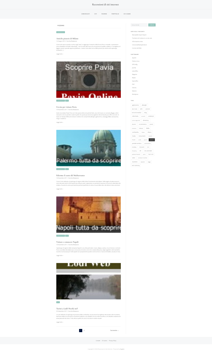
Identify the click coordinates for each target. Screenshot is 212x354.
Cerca (152, 25)
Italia (147, 128)
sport (144, 154)
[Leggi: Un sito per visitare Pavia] (88, 79)
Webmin (134, 91)
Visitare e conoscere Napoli (67, 242)
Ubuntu (134, 87)
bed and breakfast (136, 112)
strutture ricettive (142, 158)
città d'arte (135, 116)
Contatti (98, 340)
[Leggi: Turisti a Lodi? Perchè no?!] (88, 281)
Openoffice (135, 81)
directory (146, 120)
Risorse (104, 14)
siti (140, 151)
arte (141, 109)
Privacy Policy (112, 340)
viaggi (149, 162)
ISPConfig (134, 64)
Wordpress (135, 94)
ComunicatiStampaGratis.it (139, 45)
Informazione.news (137, 41)
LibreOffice (135, 71)
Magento (134, 74)
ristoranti (141, 147)
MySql (133, 77)
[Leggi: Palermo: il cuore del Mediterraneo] (88, 148)
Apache (134, 58)
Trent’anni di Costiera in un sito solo (142, 38)
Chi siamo (127, 14)
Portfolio (115, 14)
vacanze (143, 162)
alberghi (144, 105)
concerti (143, 116)
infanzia (141, 128)
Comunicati (85, 14)
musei (133, 140)
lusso (143, 132)
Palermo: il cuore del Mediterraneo (70, 175)
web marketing (136, 165)
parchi (145, 140)
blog (145, 112)
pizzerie (152, 140)
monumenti (142, 136)
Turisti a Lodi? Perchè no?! (67, 308)
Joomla (134, 68)
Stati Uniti (150, 154)
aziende (148, 109)
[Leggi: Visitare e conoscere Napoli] (88, 214)
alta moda (134, 109)
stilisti (133, 158)
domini (134, 124)
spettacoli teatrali (136, 154)
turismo (134, 162)
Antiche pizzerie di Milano (67, 38)
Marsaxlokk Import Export (139, 35)
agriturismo (135, 105)
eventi (151, 124)
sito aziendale (148, 151)
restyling (134, 147)
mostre (150, 136)
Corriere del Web (136, 48)
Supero (122, 349)
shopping (134, 151)
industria (134, 128)
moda (133, 136)
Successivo (114, 330)
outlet (139, 140)
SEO (148, 147)
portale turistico (136, 143)
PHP (133, 84)
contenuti (151, 116)
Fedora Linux (135, 61)
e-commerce (142, 124)
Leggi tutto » (59, 54)
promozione (148, 143)
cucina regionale (136, 120)
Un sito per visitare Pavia (66, 107)
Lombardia (135, 132)
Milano (149, 132)
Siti (95, 14)
